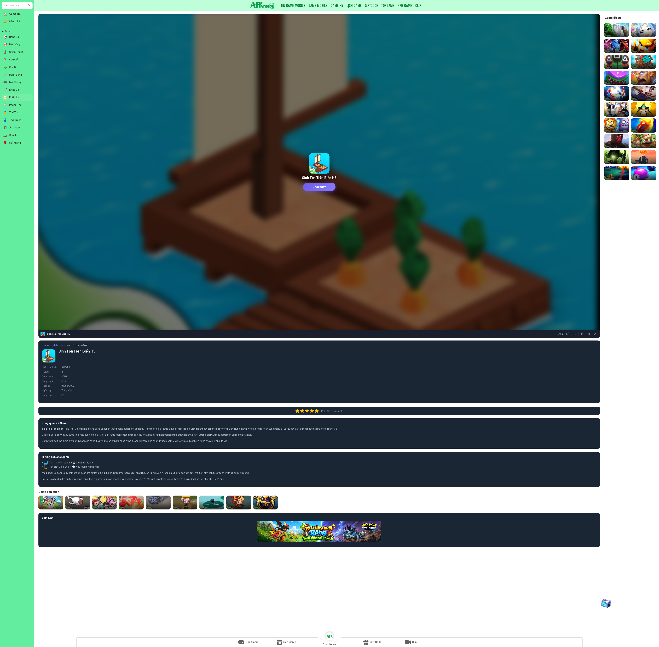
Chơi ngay (319, 187)
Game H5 (337, 5)
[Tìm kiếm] (29, 5)
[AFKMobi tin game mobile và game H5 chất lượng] (262, 5)
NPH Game (405, 5)
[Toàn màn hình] (595, 334)
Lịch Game (353, 5)
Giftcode (371, 5)
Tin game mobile (293, 5)
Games (45, 345)
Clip (418, 5)
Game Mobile (317, 5)
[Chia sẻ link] (589, 334)
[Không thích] (568, 334)
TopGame (387, 5)
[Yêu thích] (574, 334)
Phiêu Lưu (58, 345)
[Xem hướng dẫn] (583, 334)
